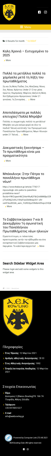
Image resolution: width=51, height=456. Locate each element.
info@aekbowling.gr (14, 416)
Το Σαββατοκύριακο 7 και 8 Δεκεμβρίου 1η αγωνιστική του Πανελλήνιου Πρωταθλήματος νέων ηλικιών (25, 225)
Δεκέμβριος (15, 288)
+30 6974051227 (13, 408)
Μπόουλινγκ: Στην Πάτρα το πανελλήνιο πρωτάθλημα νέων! (23, 178)
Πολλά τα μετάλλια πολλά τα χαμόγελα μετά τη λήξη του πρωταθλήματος (24, 77)
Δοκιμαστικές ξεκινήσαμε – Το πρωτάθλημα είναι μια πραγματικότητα (23, 151)
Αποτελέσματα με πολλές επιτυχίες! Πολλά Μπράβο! (22, 114)
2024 (8, 288)
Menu (27, 27)
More (8, 60)
